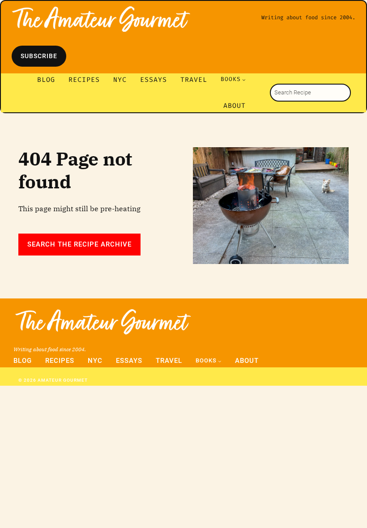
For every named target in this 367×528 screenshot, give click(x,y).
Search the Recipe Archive (79, 244)
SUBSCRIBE (39, 56)
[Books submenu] (244, 79)
